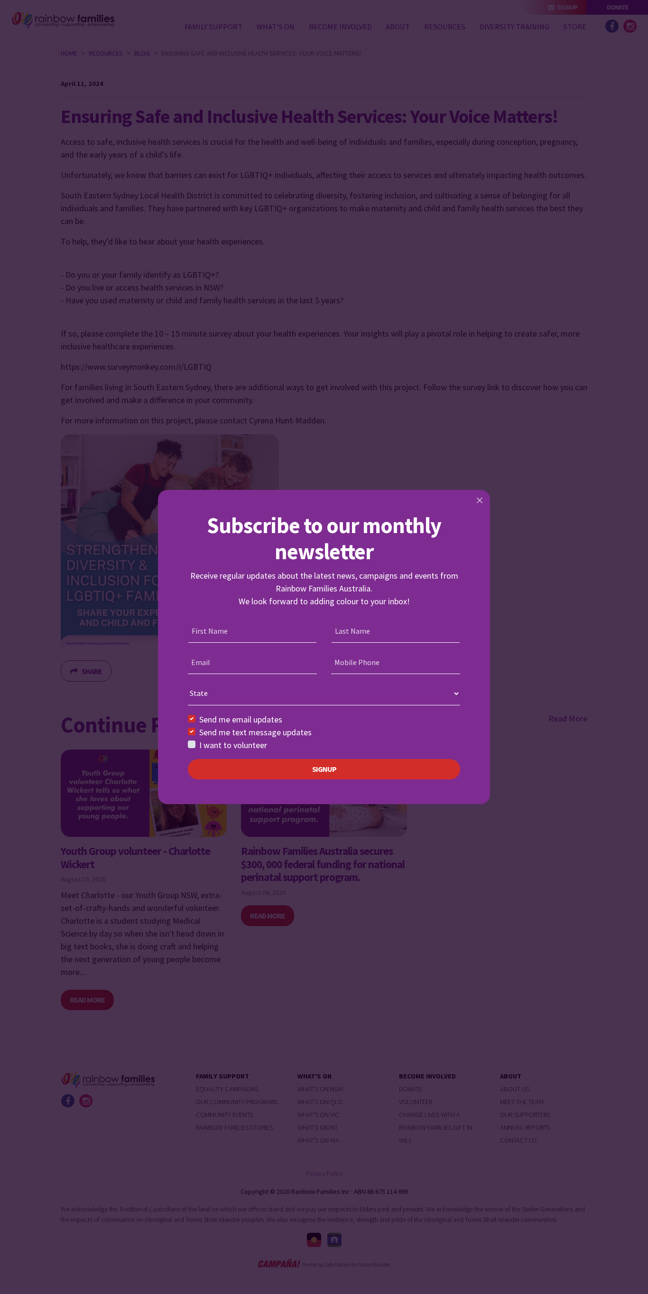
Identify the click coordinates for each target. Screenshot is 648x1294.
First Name (210, 631)
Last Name (352, 631)
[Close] (479, 500)
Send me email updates (240, 719)
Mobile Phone (357, 662)
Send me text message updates (255, 732)
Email (200, 662)
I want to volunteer (233, 745)
